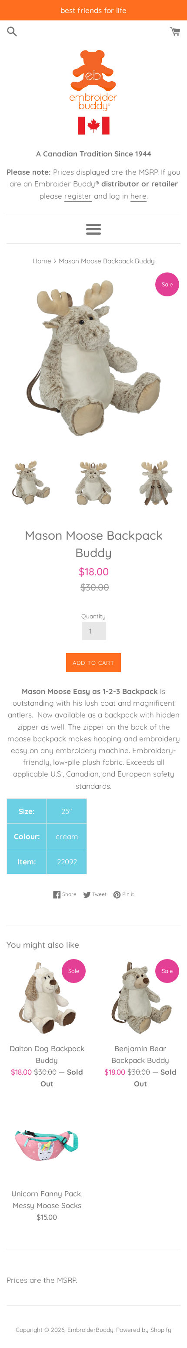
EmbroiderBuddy (90, 1329)
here (138, 195)
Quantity (93, 616)
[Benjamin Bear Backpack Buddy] (140, 998)
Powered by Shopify (143, 1329)
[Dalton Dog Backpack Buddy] (47, 998)
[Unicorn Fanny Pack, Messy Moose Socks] (47, 1143)
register (78, 195)
